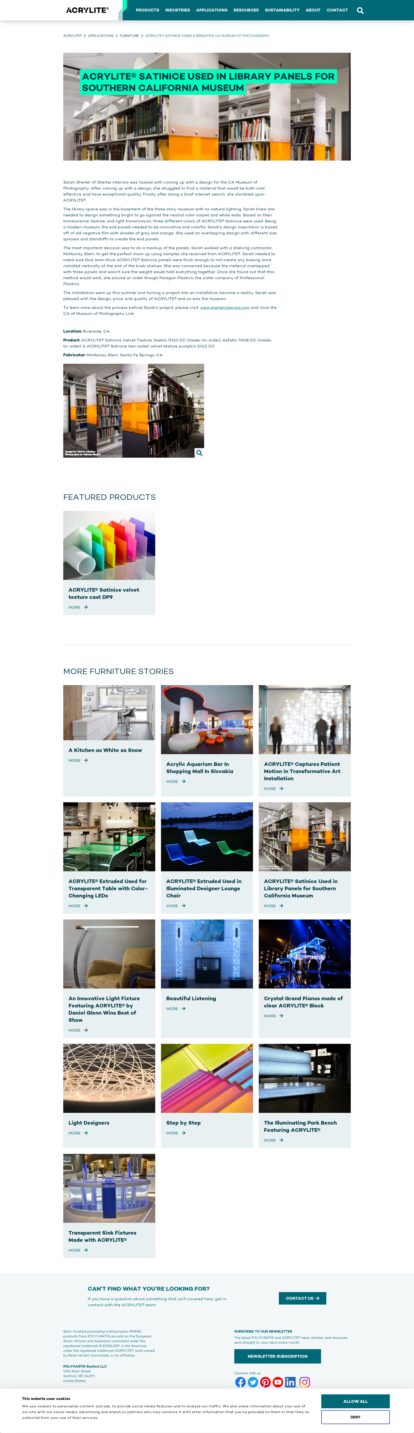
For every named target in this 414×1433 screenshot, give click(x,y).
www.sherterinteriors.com (225, 307)
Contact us (299, 1298)
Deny (356, 1417)
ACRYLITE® (72, 36)
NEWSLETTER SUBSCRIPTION (278, 1356)
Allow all (355, 1401)
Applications (101, 36)
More (75, 607)
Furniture (129, 36)
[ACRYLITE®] (87, 10)
